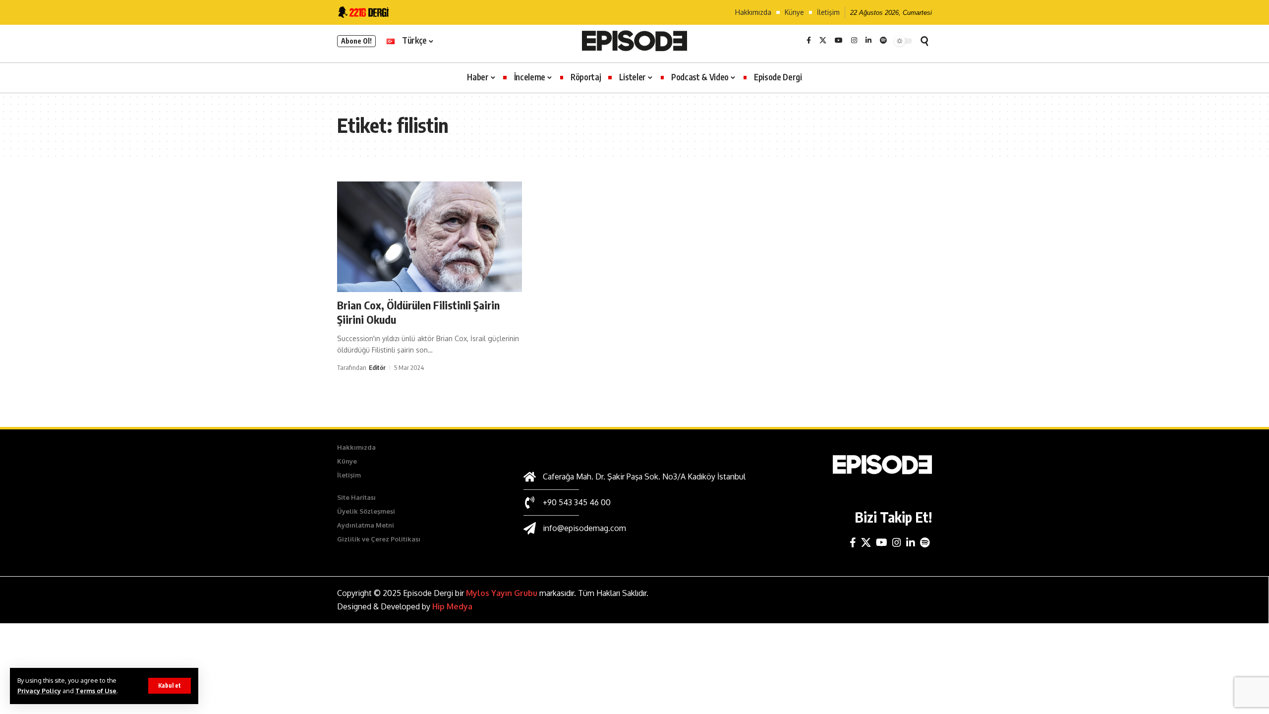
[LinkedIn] (868, 41)
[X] (823, 41)
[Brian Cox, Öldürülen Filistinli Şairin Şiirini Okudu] (429, 237)
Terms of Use (95, 691)
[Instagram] (854, 41)
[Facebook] (808, 41)
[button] (169, 686)
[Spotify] (883, 41)
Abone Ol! (356, 41)
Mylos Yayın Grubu (501, 593)
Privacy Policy (39, 691)
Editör (377, 367)
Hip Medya (452, 606)
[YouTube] (838, 41)
